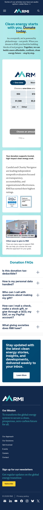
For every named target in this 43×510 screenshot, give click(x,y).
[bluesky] (32, 501)
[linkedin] (10, 501)
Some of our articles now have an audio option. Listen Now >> (21, 3)
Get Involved (7, 445)
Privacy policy (23, 496)
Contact (5, 457)
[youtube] (15, 501)
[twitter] (38, 501)
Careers (5, 453)
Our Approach (8, 437)
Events (5, 449)
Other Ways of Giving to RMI (21, 236)
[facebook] (21, 501)
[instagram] (27, 501)
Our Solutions (7, 441)
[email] (4, 501)
